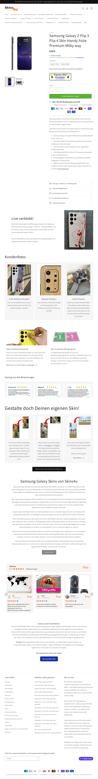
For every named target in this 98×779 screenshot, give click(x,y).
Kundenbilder (9, 692)
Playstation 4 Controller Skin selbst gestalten (46, 716)
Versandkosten (80, 57)
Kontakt (7, 682)
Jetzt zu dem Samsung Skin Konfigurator (49, 469)
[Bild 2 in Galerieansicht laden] (19, 81)
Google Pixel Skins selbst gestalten (45, 688)
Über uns (7, 695)
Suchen (7, 722)
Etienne (44, 596)
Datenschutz (9, 705)
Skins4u (12, 774)
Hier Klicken (77, 458)
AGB (6, 709)
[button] (16, 14)
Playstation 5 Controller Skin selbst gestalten (46, 703)
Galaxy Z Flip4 (65, 64)
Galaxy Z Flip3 (54, 64)
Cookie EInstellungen (11, 715)
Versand (69, 774)
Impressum (8, 685)
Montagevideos (9, 702)
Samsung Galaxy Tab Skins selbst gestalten (48, 733)
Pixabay (48, 445)
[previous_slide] (6, 594)
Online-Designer (63, 169)
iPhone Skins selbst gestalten (44, 682)
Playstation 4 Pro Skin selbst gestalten (46, 708)
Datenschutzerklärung (55, 774)
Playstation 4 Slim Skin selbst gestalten (47, 711)
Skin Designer (9, 688)
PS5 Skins (8, 732)
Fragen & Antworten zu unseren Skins (16, 729)
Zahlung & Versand (10, 712)
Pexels (57, 445)
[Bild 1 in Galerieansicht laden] (9, 81)
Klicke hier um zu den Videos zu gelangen (20, 365)
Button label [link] (49, 552)
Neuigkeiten (8, 725)
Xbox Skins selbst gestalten (43, 729)
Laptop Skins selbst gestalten (44, 692)
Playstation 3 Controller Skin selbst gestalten (46, 725)
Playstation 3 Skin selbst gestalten (45, 720)
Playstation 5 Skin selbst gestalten (45, 699)
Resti (14, 596)
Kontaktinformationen (86, 774)
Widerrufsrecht (9, 699)
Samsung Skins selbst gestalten (44, 685)
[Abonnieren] (37, 758)
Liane (72, 596)
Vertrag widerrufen (49, 659)
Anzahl (51, 85)
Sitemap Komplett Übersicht (13, 719)
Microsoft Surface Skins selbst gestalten (47, 695)
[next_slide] (92, 594)
